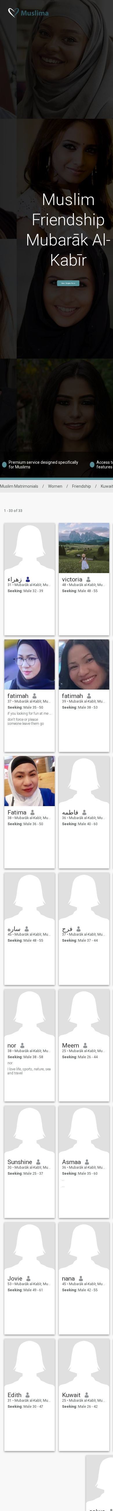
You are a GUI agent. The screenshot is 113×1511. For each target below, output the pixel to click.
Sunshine (20, 1162)
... (63, 1186)
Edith (14, 1395)
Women (55, 486)
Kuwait (71, 1395)
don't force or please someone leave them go (26, 722)
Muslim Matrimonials (19, 486)
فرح (67, 929)
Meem (70, 1045)
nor (12, 1045)
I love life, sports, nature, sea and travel (29, 1071)
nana (68, 1278)
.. (63, 1180)
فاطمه (70, 812)
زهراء (15, 579)
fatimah (18, 695)
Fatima (17, 812)
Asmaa (71, 1162)
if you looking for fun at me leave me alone (30, 714)
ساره (14, 929)
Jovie (15, 1278)
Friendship (81, 486)
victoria (72, 579)
